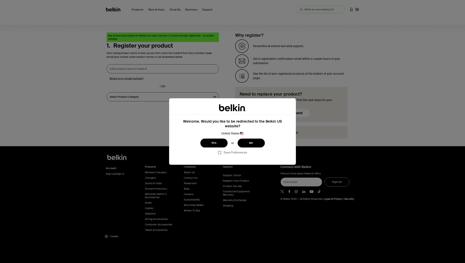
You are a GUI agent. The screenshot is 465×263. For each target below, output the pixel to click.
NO (251, 143)
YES (214, 143)
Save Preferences (235, 152)
